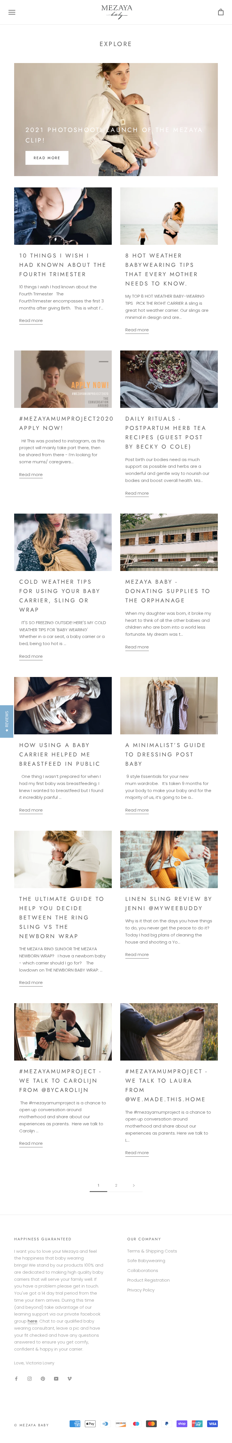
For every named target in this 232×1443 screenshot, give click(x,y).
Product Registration (148, 1280)
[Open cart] (221, 12)
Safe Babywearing (146, 1261)
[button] (6, 721)
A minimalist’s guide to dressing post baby (165, 754)
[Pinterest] (43, 1378)
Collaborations (142, 1270)
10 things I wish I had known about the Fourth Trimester (63, 265)
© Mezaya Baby (31, 1425)
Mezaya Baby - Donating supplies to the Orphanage (168, 591)
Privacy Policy (140, 1290)
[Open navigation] (11, 12)
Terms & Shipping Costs (152, 1251)
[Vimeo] (69, 1378)
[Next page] (134, 1185)
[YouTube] (56, 1378)
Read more (47, 158)
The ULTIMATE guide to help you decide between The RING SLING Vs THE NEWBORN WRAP (62, 917)
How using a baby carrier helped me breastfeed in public (60, 754)
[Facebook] (16, 1378)
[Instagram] (29, 1378)
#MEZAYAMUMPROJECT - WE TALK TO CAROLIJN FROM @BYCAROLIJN (60, 1080)
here (32, 1321)
